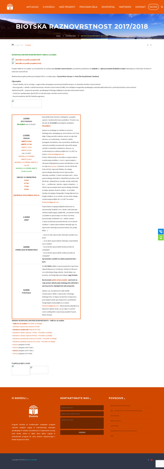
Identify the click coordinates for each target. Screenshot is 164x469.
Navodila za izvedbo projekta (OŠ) (28, 60)
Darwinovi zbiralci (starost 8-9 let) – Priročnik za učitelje (32, 335)
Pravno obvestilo (31, 460)
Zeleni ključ (114, 426)
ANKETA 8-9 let (26, 150)
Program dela (88, 7)
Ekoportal (108, 7)
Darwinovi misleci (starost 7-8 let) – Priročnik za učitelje (32, 332)
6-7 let (26, 183)
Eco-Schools (114, 416)
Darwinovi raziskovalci (21, 329)
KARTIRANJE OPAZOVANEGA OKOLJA (26, 195)
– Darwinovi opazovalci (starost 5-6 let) (25, 326)
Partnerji (125, 7)
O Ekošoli (49, 7)
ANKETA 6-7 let (26, 144)
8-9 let (26, 189)
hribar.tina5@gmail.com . (56, 154)
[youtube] (151, 460)
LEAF (112, 436)
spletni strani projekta (59, 280)
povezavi (53, 166)
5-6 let (26, 180)
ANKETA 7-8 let (26, 147)
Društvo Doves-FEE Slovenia (120, 405)
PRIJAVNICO (46, 126)
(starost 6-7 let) (34, 329)
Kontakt (140, 7)
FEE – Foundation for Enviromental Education (126, 411)
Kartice (15, 344)
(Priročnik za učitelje (27, 323)
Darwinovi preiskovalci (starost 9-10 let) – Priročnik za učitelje (35, 338)
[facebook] (148, 460)
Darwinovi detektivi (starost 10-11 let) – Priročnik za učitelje (34, 341)
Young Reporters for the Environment (123, 431)
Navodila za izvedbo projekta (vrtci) (28, 63)
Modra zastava (115, 421)
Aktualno (33, 7)
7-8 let (26, 186)
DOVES (153, 7)
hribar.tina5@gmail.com (50, 202)
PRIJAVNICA (21, 124)
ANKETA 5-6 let (26, 141)
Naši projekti (67, 7)
